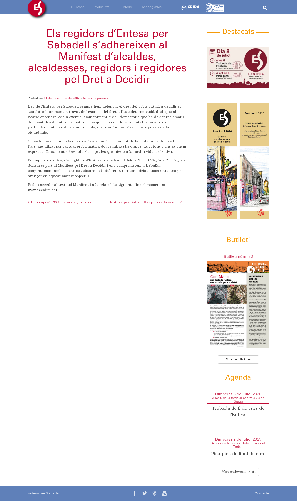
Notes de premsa (95, 98)
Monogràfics (152, 7)
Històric (126, 7)
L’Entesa (77, 7)
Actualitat (102, 7)
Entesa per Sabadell (44, 493)
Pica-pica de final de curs (238, 454)
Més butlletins (238, 359)
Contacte (262, 493)
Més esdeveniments (239, 472)
